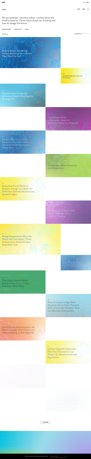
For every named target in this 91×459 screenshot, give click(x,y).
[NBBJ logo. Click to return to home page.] (3, 2)
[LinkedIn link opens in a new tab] (46, 453)
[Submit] (65, 456)
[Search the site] (84, 2)
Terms (17, 452)
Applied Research (50, 445)
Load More (45, 422)
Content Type (17, 29)
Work (78, 9)
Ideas (83, 9)
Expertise (48, 443)
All (88, 9)
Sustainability (31, 452)
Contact (62, 445)
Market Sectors (6, 29)
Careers (62, 443)
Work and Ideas (49, 440)
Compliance (23, 452)
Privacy (12, 452)
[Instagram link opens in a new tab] (49, 453)
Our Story (62, 440)
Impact (27, 29)
